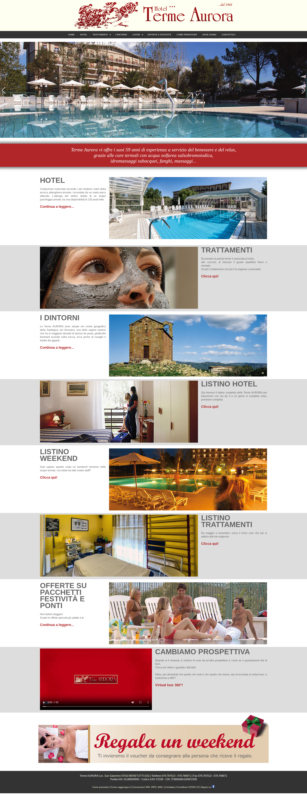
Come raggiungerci (121, 787)
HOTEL (83, 35)
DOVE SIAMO (209, 35)
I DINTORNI (121, 35)
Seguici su (206, 787)
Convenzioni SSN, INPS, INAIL (147, 787)
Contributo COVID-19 (188, 787)
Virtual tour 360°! (169, 685)
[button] (148, 135)
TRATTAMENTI (100, 35)
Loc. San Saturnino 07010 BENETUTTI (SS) (124, 775)
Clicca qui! (210, 276)
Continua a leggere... (57, 207)
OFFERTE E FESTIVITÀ (159, 35)
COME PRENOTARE (187, 35)
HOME (71, 35)
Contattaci (170, 787)
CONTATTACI (228, 35)
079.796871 (184, 775)
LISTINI (136, 35)
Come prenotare (101, 787)
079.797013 (168, 775)
